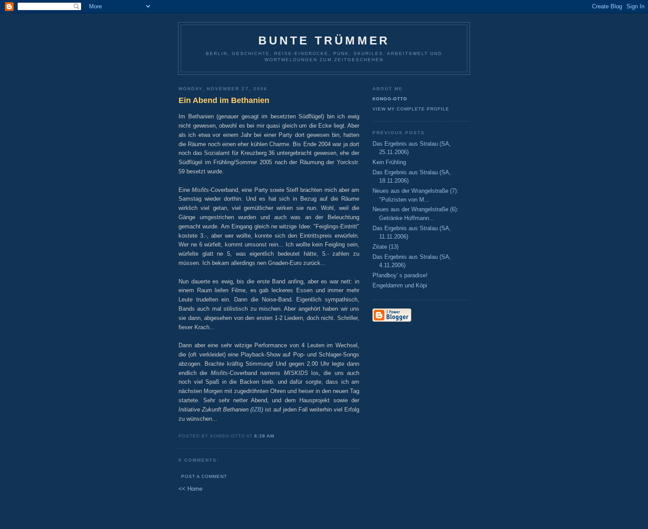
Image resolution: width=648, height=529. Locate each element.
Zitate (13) (385, 246)
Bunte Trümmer (324, 40)
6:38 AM (264, 435)
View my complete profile (410, 109)
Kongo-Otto (389, 98)
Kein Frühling (389, 162)
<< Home (190, 488)
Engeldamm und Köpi (399, 285)
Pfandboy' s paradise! (400, 275)
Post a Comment (204, 476)
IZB (256, 409)
